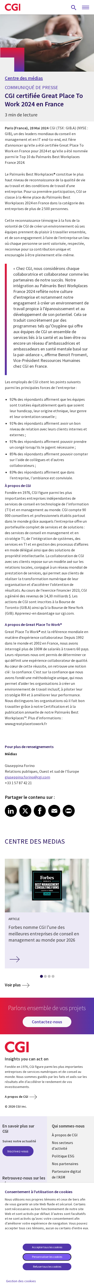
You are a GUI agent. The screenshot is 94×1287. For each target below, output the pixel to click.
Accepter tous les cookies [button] (47, 1247)
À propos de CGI (65, 1135)
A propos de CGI (16, 1096)
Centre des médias (24, 78)
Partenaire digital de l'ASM (66, 1174)
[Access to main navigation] (85, 7)
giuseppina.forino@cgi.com (27, 777)
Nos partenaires (65, 1163)
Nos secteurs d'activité (62, 1145)
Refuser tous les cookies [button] (47, 1266)
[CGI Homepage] (12, 7)
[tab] (41, 977)
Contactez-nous (47, 1021)
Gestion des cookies (21, 1281)
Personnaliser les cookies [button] (47, 1256)
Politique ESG (63, 1156)
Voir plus (13, 985)
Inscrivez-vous (17, 1151)
